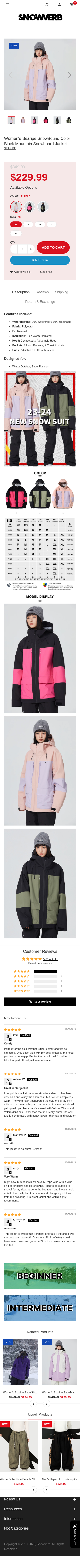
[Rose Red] (29, 207)
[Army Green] (43, 207)
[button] (22, 971)
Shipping (61, 292)
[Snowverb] (40, 18)
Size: (15, 217)
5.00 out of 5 (50, 959)
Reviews (42, 292)
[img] (12, 1029)
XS (16, 224)
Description (21, 292)
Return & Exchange (40, 302)
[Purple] (16, 207)
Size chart (46, 271)
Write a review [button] (40, 1001)
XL (16, 233)
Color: (20, 196)
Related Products (40, 1332)
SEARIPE (10, 148)
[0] (72, 5)
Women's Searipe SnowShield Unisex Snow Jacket (33, 1392)
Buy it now (40, 260)
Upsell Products (40, 1414)
